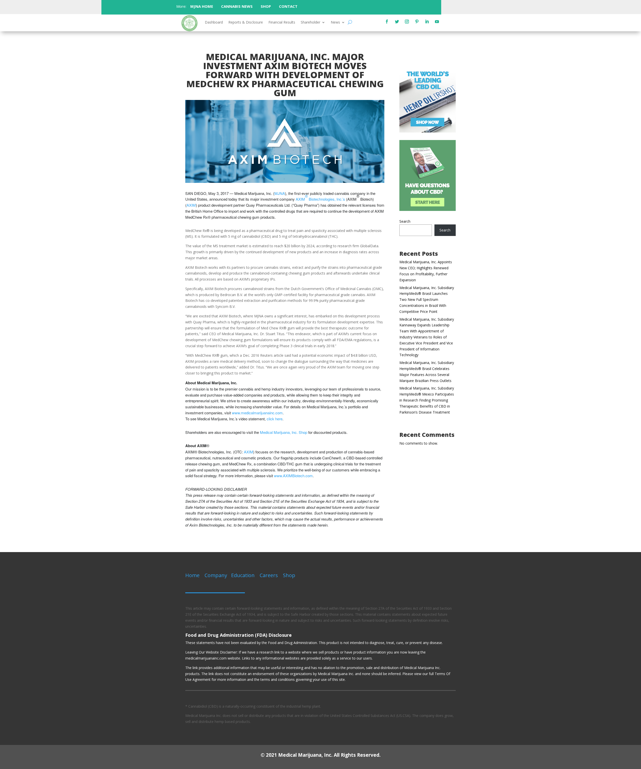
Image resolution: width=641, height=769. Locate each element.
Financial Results (281, 23)
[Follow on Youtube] (437, 22)
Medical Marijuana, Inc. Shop (283, 432)
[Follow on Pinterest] (417, 22)
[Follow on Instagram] (407, 22)
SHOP (266, 6)
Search (404, 221)
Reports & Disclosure (245, 23)
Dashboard (214, 23)
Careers (269, 575)
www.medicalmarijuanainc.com (257, 412)
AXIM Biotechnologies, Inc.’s (320, 197)
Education (243, 575)
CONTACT (288, 6)
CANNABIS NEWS (237, 6)
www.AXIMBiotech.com (293, 475)
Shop (289, 575)
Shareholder (310, 23)
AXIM (191, 205)
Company (216, 575)
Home (192, 575)
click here (274, 418)
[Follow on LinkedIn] (427, 22)
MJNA (279, 193)
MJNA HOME (201, 6)
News (335, 23)
